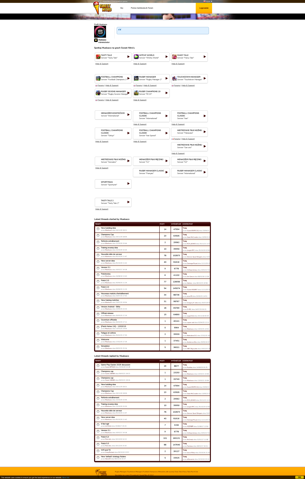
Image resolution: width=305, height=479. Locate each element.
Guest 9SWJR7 (192, 290)
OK (299, 477)
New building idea (108, 228)
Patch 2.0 (105, 280)
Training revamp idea (109, 248)
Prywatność (134, 475)
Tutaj (185, 228)
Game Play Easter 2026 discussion (115, 365)
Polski (208, 1)
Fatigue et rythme (108, 333)
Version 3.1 (105, 267)
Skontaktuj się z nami (122, 475)
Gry (121, 8)
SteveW (108, 459)
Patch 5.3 (105, 437)
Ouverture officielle (109, 320)
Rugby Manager (120, 472)
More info (65, 477)
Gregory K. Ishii (192, 303)
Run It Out (194, 472)
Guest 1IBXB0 (110, 374)
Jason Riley (191, 453)
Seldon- (190, 283)
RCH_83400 (191, 244)
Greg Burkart (109, 452)
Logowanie (203, 8)
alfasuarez (190, 459)
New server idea (108, 261)
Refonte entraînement (110, 241)
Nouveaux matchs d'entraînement (115, 293)
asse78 (189, 296)
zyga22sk (190, 316)
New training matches (110, 300)
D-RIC (189, 309)
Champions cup (107, 371)
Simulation (105, 346)
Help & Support (101, 63)
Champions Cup (107, 234)
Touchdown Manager (134, 472)
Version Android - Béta (110, 307)
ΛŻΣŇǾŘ (190, 426)
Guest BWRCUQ (193, 231)
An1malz (190, 439)
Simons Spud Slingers (195, 257)
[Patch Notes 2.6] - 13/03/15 (113, 326)
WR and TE (106, 450)
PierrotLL (108, 439)
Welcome (105, 339)
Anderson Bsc (192, 342)
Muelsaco (102, 39)
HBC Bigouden (192, 349)
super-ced (190, 322)
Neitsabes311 (192, 335)
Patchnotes (106, 274)
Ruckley (190, 367)
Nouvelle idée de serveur (111, 254)
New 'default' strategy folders (113, 456)
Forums (101, 85)
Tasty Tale (178, 472)
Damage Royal (192, 263)
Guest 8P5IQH (110, 367)
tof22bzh (108, 426)
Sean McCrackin (192, 237)
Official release (107, 313)
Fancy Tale (186, 472)
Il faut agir (105, 424)
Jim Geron (190, 276)
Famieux (190, 446)
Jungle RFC (191, 250)
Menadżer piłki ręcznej (166, 472)
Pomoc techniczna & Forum (142, 8)
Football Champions (150, 472)
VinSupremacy (192, 270)
